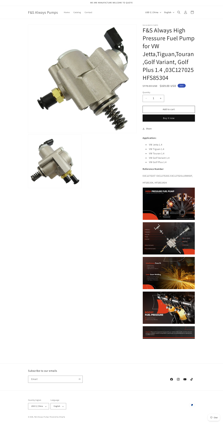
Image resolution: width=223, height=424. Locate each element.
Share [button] (149, 128)
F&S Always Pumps (41, 417)
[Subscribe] (79, 379)
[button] (179, 12)
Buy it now (169, 118)
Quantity (146, 92)
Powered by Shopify (57, 417)
